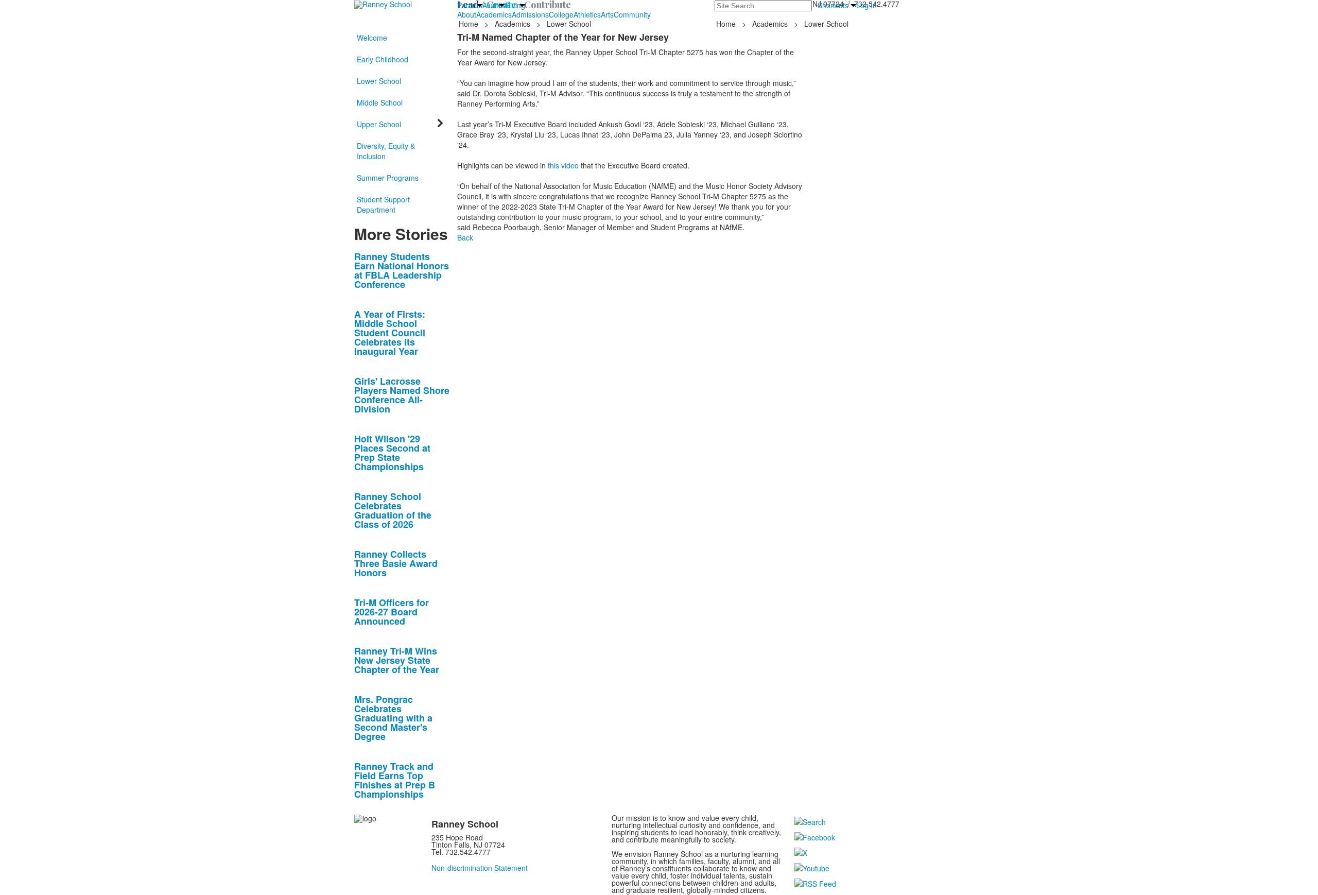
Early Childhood (382, 59)
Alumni (493, 5)
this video (563, 165)
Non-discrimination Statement (479, 868)
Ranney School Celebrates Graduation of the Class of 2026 (392, 510)
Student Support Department (383, 204)
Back (465, 237)
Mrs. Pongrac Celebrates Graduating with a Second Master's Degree (393, 718)
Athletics (587, 14)
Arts (607, 14)
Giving (515, 5)
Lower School (379, 81)
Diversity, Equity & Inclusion (386, 151)
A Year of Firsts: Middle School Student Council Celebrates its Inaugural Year (389, 332)
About (466, 14)
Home (469, 24)
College (561, 14)
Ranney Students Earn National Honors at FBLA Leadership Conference (401, 270)
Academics (494, 14)
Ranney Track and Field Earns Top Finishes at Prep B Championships (394, 780)
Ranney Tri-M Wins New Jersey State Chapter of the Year (396, 660)
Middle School (380, 102)
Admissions (530, 14)
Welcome (372, 37)
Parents (469, 5)
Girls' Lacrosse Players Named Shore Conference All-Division (401, 395)
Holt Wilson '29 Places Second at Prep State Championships (392, 452)
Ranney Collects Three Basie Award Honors (396, 563)
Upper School (379, 124)
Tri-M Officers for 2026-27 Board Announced (391, 612)
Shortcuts (833, 5)
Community (632, 14)
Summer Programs (388, 178)
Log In (866, 5)
